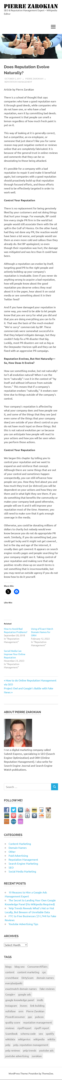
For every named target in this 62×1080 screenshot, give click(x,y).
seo (41, 1033)
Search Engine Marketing (23, 863)
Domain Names (18, 847)
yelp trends (29, 1050)
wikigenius (24, 1039)
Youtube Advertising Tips (23, 924)
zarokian (37, 1056)
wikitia (51, 1039)
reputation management (37, 1022)
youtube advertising (17, 1056)
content (9, 972)
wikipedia (38, 1039)
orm (21, 1011)
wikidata (10, 1039)
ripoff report (41, 1028)
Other (12, 851)
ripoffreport (24, 1028)
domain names (45, 977)
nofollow (10, 1011)
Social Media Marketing (22, 871)
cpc (44, 972)
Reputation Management (18, 81)
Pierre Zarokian (34, 78)
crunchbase (12, 977)
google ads (24, 994)
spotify (50, 1033)
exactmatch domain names (21, 988)
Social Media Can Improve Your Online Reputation (14, 654)
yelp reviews (12, 1050)
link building (37, 1005)
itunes (23, 1005)
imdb (40, 1000)
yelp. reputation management (30, 1044)
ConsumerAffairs (37, 966)
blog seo (19, 966)
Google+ (10, 994)
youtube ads (46, 1050)
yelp (7, 1044)
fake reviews (47, 988)
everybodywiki (13, 983)
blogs (8, 966)
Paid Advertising (18, 855)
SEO (11, 867)
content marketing (28, 972)
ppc (30, 1016)
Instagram (11, 1005)
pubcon (39, 1016)
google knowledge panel (19, 1000)
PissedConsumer (15, 1016)
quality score (12, 1022)
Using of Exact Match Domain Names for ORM (42, 632)
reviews (9, 1028)
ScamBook (11, 1033)
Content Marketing (20, 843)
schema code (28, 1033)
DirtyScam (27, 977)
